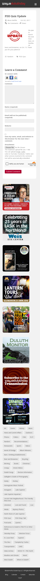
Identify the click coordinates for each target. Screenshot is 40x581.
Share (24, 23)
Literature (7, 505)
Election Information (25, 472)
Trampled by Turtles (21, 542)
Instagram (7, 490)
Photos (6, 437)
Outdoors (29, 433)
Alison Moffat (12, 20)
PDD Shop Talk (20, 518)
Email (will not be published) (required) (15, 116)
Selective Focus (24, 533)
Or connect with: (11, 74)
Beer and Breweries (11, 459)
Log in (20, 578)
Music (30, 428)
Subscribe (32, 575)
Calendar (14, 575)
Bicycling (25, 459)
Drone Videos (18, 468)
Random (10, 57)
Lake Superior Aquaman (12, 494)
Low (31, 505)
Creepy (6, 468)
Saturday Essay (9, 533)
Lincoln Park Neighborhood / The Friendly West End (18, 500)
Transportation (9, 546)
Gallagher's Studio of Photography (16, 477)
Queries (18, 523)
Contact (23, 575)
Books (16, 464)
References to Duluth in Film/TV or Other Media (18, 528)
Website (8, 126)
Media (6, 509)
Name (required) (11, 107)
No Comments (13, 23)
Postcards (7, 523)
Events (12, 428)
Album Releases (25, 450)
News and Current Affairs (12, 433)
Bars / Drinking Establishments (14, 455)
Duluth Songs (8, 472)
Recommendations (20, 441)
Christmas (26, 464)
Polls (24, 437)
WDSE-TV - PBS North (25, 551)
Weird (25, 555)
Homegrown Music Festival (13, 485)
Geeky (6, 481)
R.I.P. (31, 437)
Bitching (7, 464)
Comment (8, 84)
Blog (6, 575)
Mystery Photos (18, 509)
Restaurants (8, 446)
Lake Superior (20, 490)
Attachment (9, 145)
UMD (20, 546)
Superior (21, 538)
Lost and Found (20, 505)
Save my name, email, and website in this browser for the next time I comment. (19, 139)
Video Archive (8, 551)
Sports (19, 446)
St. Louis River (9, 538)
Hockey (15, 481)
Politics (15, 437)
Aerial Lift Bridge (10, 450)
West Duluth (8, 560)
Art (5, 428)
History (21, 428)
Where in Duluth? (23, 560)
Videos (27, 446)
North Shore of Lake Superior (14, 514)
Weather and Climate (11, 555)
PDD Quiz (22, 57)
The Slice (7, 542)
